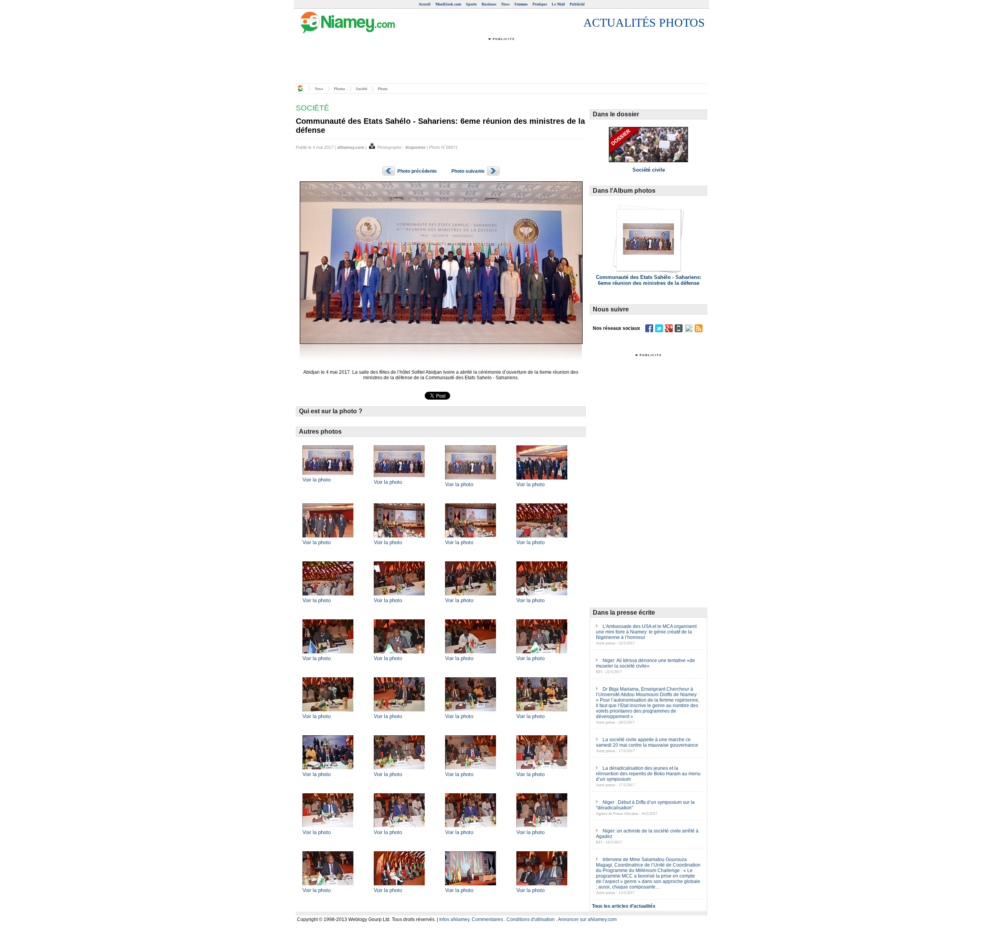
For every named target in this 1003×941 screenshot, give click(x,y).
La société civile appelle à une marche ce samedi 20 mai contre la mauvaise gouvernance (647, 742)
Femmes (521, 4)
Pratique (539, 4)
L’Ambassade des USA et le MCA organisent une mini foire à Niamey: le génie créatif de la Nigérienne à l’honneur (646, 632)
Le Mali (558, 4)
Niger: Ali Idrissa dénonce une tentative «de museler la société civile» (645, 663)
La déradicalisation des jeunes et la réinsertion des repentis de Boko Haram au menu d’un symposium (648, 773)
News (505, 4)
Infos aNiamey (454, 919)
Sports (471, 4)
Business (489, 4)
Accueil (424, 4)
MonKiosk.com (448, 4)
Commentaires (487, 919)
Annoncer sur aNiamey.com (587, 919)
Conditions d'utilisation (531, 919)
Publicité (577, 4)
